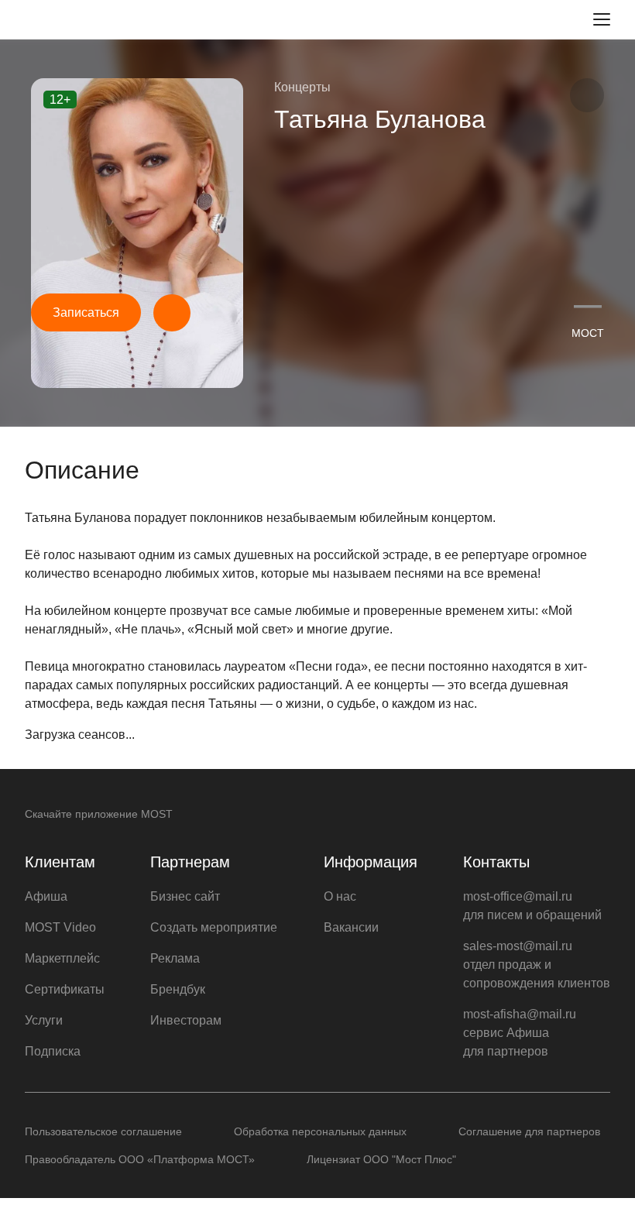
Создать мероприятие (213, 927)
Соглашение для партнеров (529, 1131)
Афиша (46, 896)
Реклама (175, 958)
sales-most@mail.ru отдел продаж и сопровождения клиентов (536, 964)
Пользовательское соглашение (103, 1131)
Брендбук (177, 989)
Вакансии (351, 927)
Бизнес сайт (185, 896)
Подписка (53, 1051)
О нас (340, 896)
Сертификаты (65, 989)
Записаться (86, 312)
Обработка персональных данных (320, 1131)
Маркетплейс (62, 958)
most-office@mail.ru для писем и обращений (532, 906)
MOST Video (60, 927)
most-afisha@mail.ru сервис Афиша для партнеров (519, 1033)
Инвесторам (185, 1020)
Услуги (44, 1020)
